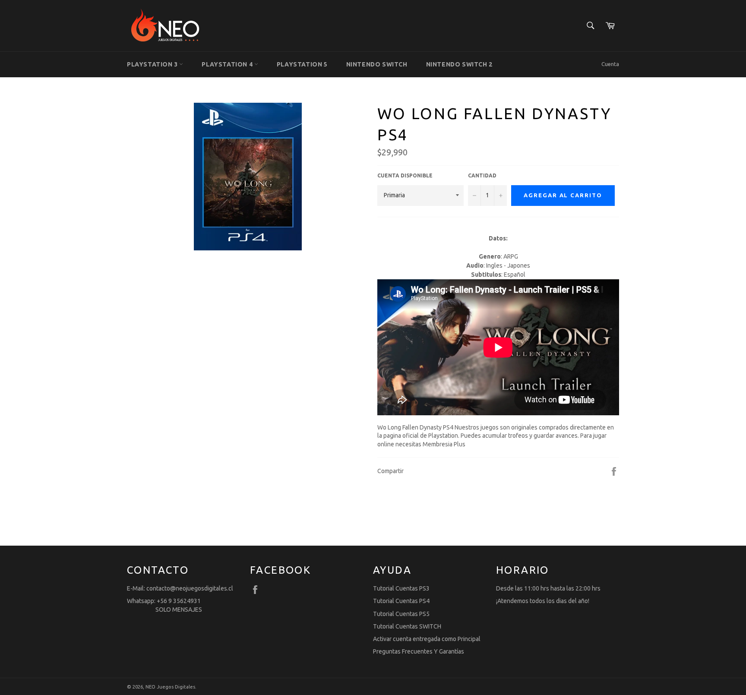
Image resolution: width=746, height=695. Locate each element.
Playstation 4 (228, 64)
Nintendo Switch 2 (459, 64)
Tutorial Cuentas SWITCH (407, 626)
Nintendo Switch (377, 64)
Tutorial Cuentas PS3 (401, 588)
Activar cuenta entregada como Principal (426, 638)
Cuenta (610, 64)
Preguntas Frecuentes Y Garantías (418, 651)
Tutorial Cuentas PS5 (401, 613)
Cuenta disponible (405, 175)
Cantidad (482, 175)
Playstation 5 (302, 64)
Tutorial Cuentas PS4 (401, 600)
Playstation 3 (153, 64)
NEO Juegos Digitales (170, 686)
